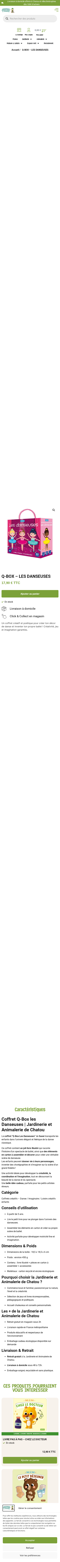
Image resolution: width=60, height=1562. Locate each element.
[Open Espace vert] (38, 43)
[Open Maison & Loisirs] (21, 43)
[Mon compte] (29, 30)
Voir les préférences (30, 1555)
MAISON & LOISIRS (39, 1434)
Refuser (30, 1548)
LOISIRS (16, 1434)
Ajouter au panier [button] (30, 1460)
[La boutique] (19, 30)
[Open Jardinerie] (31, 39)
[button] (53, 510)
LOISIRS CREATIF (26, 1434)
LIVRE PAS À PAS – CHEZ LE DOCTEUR (25, 1439)
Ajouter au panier (30, 593)
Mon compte (29, 35)
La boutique (19, 35)
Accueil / (16, 50)
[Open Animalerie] (46, 39)
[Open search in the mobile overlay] (30, 19)
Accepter (30, 1540)
